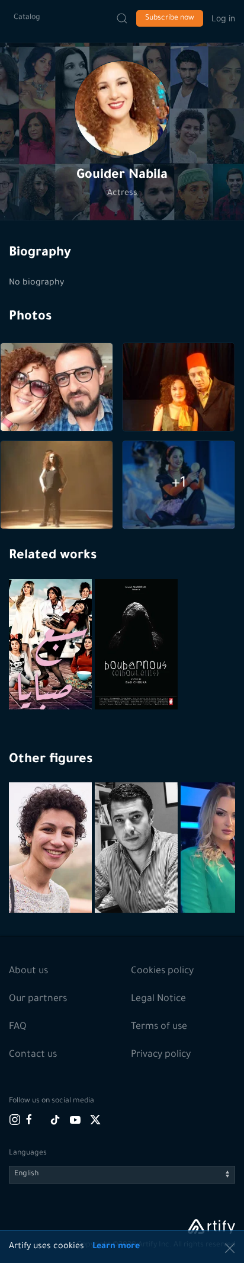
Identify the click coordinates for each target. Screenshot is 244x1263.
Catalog (27, 18)
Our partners (38, 999)
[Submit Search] (122, 18)
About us (28, 971)
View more (52, 876)
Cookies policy (162, 971)
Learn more (116, 1247)
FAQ (18, 1027)
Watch (52, 681)
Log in (223, 18)
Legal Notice (158, 999)
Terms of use (159, 1027)
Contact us (33, 1055)
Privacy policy (161, 1055)
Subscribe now (169, 18)
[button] (122, 108)
